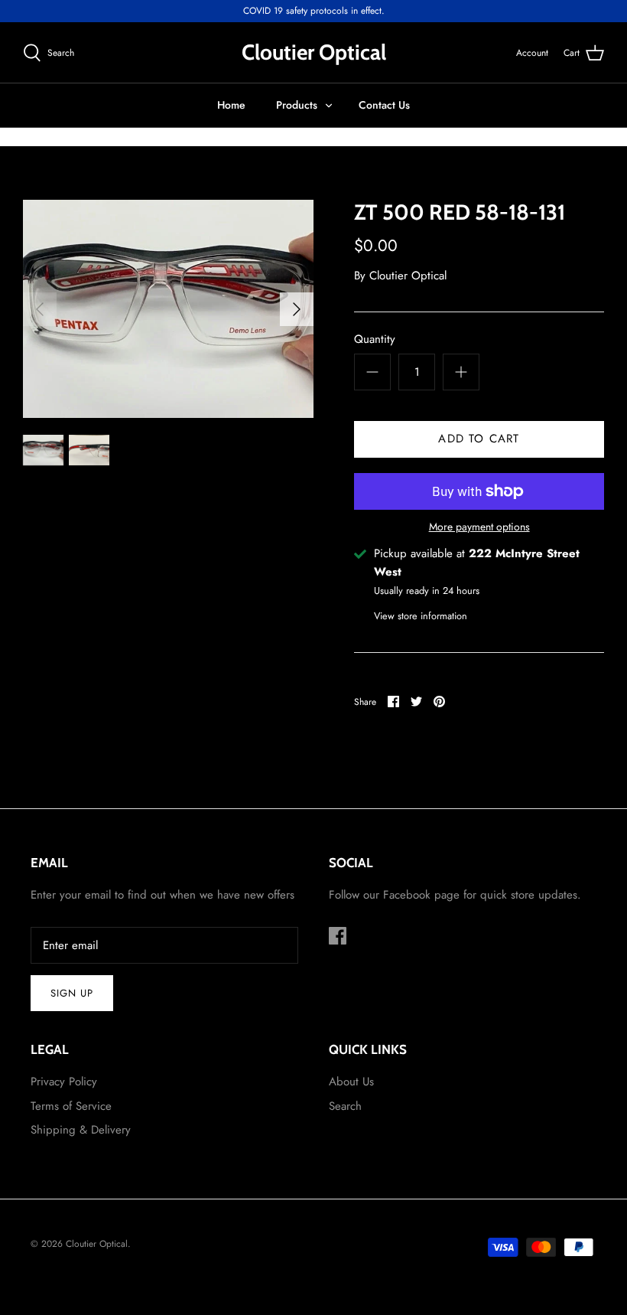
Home (231, 105)
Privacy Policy (64, 1081)
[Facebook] (337, 936)
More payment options (479, 527)
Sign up (71, 993)
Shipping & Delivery (81, 1129)
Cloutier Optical (408, 275)
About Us (351, 1081)
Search (345, 1106)
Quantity (374, 339)
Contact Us (384, 105)
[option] (168, 309)
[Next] (297, 309)
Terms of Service (71, 1106)
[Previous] (40, 309)
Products (296, 105)
